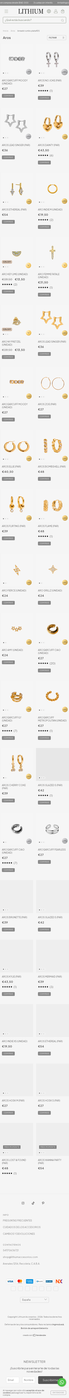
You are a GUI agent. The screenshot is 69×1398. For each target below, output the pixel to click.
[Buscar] (62, 20)
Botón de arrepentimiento (34, 1328)
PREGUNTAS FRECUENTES (17, 1220)
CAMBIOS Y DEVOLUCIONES (19, 1233)
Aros (13, 31)
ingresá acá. (58, 1324)
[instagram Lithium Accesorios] (23, 1203)
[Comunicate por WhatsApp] (62, 1382)
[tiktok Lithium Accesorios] (33, 1203)
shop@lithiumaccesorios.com (20, 1257)
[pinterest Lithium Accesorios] (43, 1203)
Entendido (58, 1393)
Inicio (5, 31)
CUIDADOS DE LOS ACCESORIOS (22, 1227)
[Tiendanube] (35, 1335)
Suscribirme (50, 1380)
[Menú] (6, 11)
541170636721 (11, 1250)
